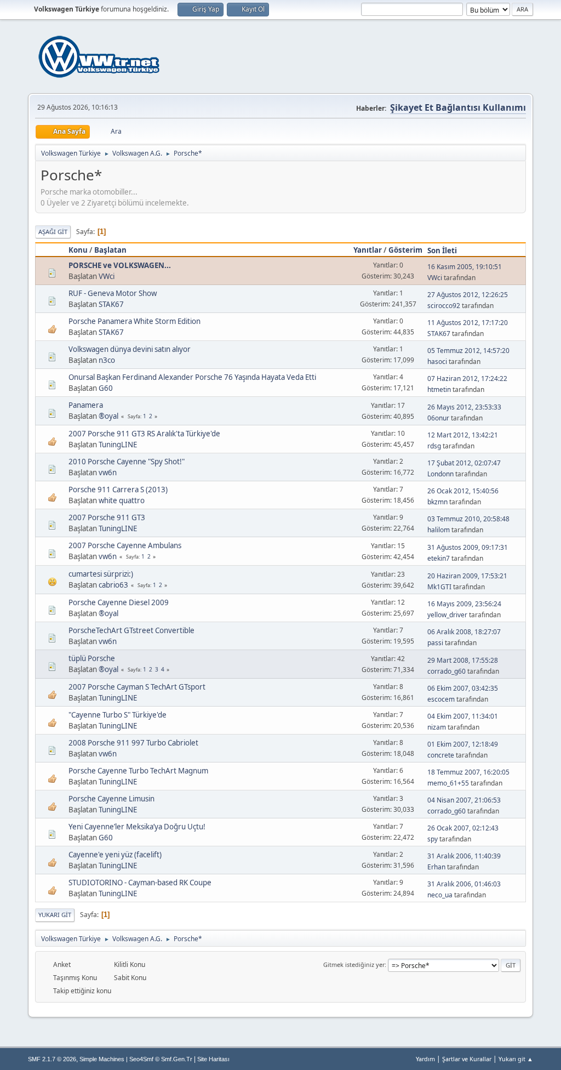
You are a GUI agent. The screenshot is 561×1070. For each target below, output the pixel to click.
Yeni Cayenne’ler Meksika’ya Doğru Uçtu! (136, 827)
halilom (438, 529)
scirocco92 (443, 305)
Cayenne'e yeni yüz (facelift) (115, 855)
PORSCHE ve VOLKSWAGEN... (119, 265)
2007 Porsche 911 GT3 (106, 517)
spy (432, 839)
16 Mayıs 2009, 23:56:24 (464, 603)
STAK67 (111, 304)
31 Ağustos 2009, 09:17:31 (467, 547)
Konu (78, 250)
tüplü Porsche (91, 658)
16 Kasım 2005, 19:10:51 (464, 266)
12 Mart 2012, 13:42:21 (462, 435)
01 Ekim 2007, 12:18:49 (462, 744)
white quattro (122, 500)
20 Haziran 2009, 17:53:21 (467, 575)
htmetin (439, 389)
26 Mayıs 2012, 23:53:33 (464, 407)
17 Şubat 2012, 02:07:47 (464, 463)
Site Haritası (213, 1059)
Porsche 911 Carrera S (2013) (118, 489)
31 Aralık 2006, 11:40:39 (464, 856)
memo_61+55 (448, 783)
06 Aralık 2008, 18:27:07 (464, 631)
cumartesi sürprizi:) (100, 574)
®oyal (108, 416)
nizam (436, 727)
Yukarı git (54, 914)
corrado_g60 (446, 671)
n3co (107, 360)
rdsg (434, 446)
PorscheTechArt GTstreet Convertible (131, 630)
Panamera (85, 405)
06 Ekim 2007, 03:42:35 (462, 688)
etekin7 (438, 558)
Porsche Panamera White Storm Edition (134, 321)
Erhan (436, 867)
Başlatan (110, 250)
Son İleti (442, 250)
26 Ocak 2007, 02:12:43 (463, 828)
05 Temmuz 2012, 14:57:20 (468, 350)
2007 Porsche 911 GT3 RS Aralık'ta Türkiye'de (144, 434)
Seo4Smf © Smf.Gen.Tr (160, 1059)
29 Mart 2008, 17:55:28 (462, 660)
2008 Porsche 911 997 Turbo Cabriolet (133, 743)
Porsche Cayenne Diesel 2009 (118, 602)
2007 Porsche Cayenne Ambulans (124, 545)
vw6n (108, 472)
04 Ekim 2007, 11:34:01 (462, 716)
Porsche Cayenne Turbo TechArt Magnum (138, 771)
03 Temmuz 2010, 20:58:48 (468, 518)
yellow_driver (447, 614)
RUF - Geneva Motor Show (112, 293)
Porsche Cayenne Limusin (111, 799)
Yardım (425, 1059)
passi (435, 642)
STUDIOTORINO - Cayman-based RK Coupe (139, 882)
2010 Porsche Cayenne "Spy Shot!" (126, 461)
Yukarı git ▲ (516, 1059)
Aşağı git (52, 231)
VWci (107, 276)
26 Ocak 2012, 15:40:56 (463, 491)
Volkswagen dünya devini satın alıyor (129, 349)
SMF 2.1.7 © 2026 (52, 1059)
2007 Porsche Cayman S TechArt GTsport (136, 687)
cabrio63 (113, 585)
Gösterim (405, 250)
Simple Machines (101, 1059)
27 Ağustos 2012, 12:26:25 (467, 294)
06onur (438, 418)
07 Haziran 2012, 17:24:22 (467, 378)
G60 (106, 388)
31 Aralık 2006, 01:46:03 (464, 884)
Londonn (440, 474)
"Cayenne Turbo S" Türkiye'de (117, 715)
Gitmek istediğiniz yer (354, 964)
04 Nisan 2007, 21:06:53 (464, 800)
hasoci (437, 361)
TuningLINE (118, 444)
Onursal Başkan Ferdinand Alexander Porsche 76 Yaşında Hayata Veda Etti (192, 377)
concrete (440, 755)
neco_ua (440, 895)
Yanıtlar (367, 250)
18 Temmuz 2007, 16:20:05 (468, 772)
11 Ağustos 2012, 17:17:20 (467, 322)
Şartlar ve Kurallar (466, 1059)
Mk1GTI (439, 586)
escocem (441, 699)
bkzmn (437, 501)
